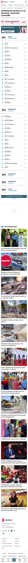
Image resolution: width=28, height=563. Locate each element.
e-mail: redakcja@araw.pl (8, 527)
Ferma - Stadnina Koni (14, 94)
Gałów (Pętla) (8, 102)
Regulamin (4, 556)
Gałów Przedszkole (9, 120)
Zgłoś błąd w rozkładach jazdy (15, 196)
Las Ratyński (13, 91)
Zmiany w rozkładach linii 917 (12, 22)
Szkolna (12, 75)
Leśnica (6, 44)
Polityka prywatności (22, 556)
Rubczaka (12, 51)
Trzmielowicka (13, 59)
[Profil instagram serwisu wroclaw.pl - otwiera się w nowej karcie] (3, 531)
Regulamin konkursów (12, 556)
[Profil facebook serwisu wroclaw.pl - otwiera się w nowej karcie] (9, 531)
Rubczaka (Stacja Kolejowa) (11, 48)
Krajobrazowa (13, 87)
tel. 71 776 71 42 (5, 525)
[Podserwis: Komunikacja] (11, 2)
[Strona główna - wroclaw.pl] (4, 2)
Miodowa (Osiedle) (14, 67)
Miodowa (7, 71)
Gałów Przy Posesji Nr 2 (10, 98)
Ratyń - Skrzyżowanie (9, 79)
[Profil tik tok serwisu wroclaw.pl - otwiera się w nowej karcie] (6, 531)
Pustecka (7, 63)
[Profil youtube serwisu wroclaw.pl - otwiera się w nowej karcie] (11, 531)
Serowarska (13, 55)
